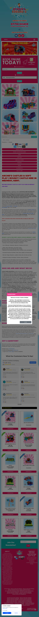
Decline (16, 613)
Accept (6, 613)
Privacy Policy (5, 608)
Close (25, 322)
